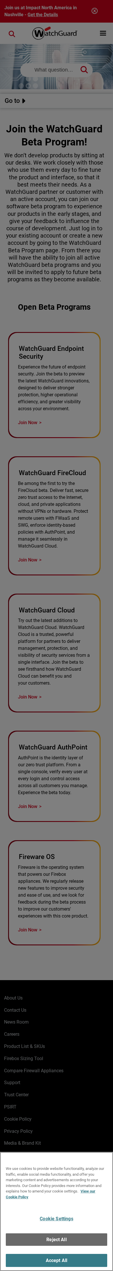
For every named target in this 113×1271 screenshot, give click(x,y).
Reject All (56, 1239)
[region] (56, 1211)
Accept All (57, 1260)
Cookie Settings (56, 1218)
